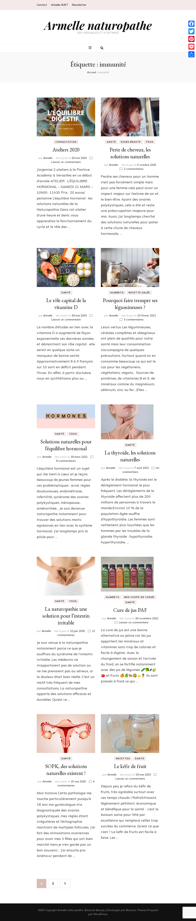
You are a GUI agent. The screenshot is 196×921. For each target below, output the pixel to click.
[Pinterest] (191, 39)
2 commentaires (134, 169)
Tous (150, 142)
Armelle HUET (59, 5)
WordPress (100, 914)
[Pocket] (191, 46)
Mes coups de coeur (139, 597)
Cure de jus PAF (130, 609)
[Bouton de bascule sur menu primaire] (90, 48)
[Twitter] (191, 31)
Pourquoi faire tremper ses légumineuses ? (130, 304)
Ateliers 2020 (65, 149)
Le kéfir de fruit (130, 766)
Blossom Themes (136, 910)
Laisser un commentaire (66, 162)
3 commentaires (134, 319)
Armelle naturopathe (98, 25)
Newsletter (79, 5)
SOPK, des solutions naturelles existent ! (66, 769)
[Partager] (191, 54)
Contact (42, 5)
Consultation (66, 142)
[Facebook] (191, 24)
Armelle (47, 158)
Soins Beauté (131, 142)
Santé (111, 142)
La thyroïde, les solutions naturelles (130, 456)
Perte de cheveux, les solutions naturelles (130, 153)
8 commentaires (66, 461)
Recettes (123, 758)
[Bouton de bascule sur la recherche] (101, 48)
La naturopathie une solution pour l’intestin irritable (66, 615)
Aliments (117, 292)
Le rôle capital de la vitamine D (66, 304)
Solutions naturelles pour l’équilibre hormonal (66, 445)
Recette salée (139, 292)
